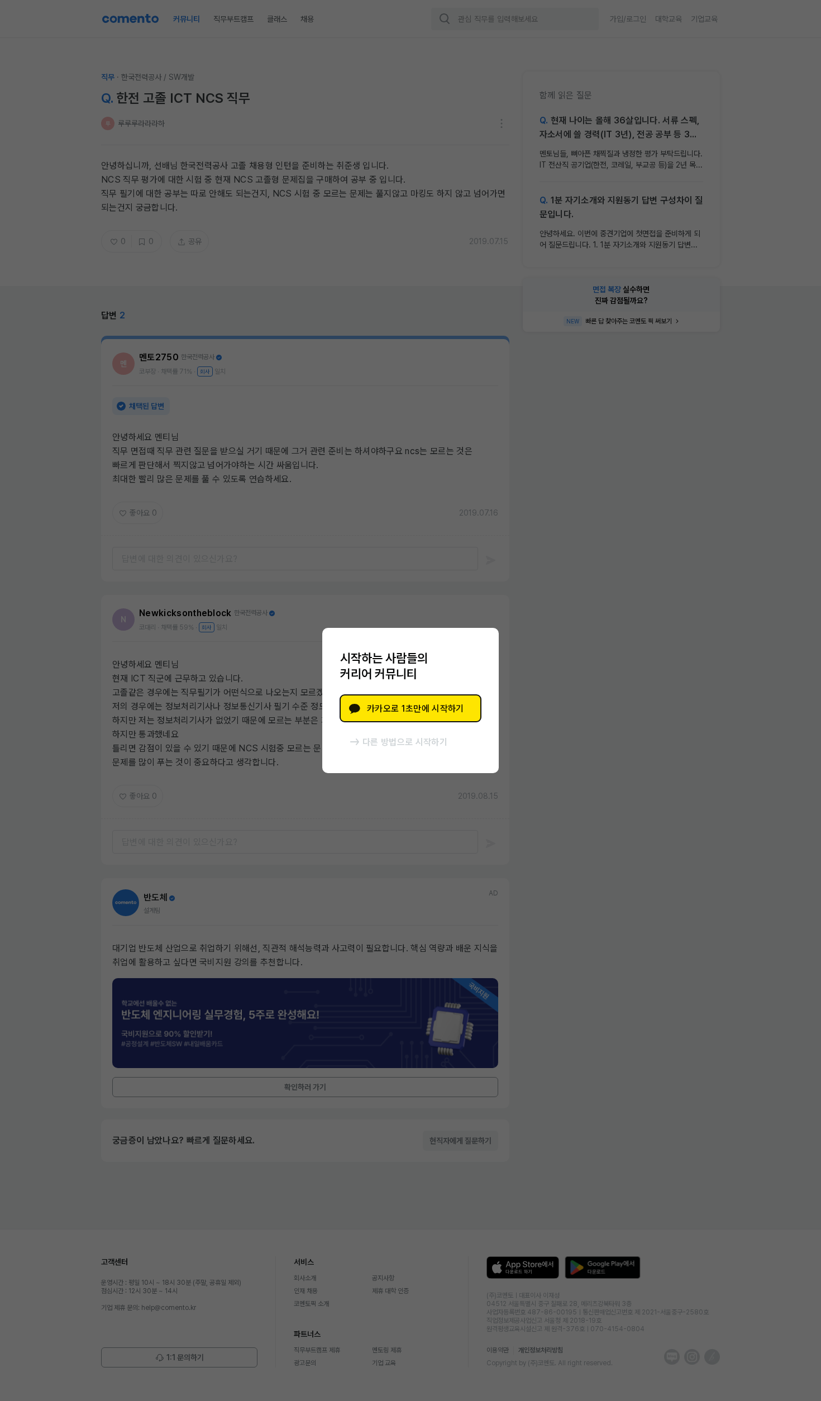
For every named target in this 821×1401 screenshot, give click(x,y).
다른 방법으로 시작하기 (404, 742)
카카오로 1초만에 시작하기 (415, 708)
